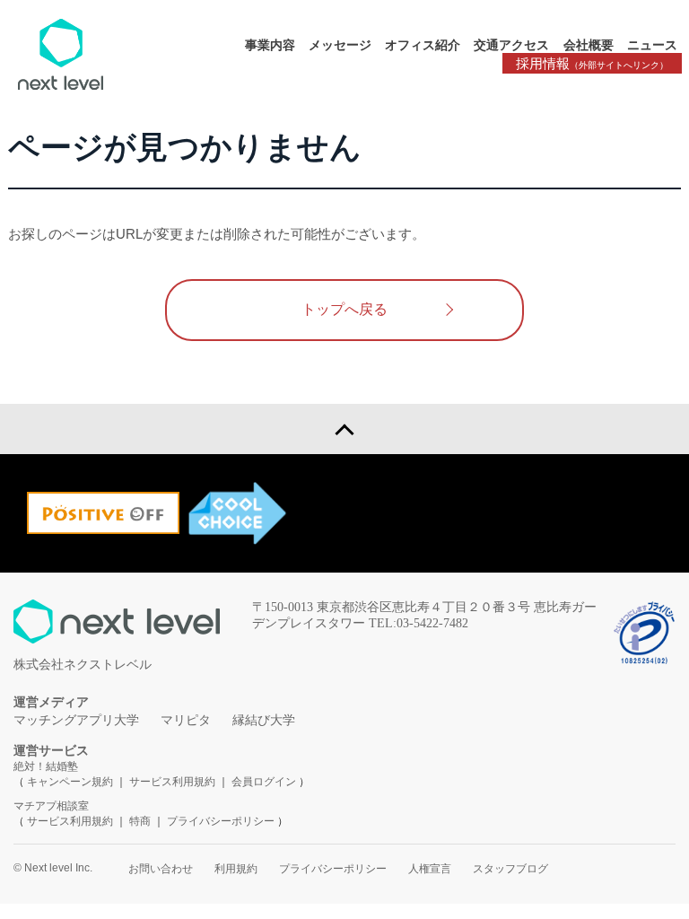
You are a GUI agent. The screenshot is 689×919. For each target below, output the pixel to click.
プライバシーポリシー (221, 821)
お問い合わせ (160, 868)
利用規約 (235, 868)
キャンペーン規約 (70, 781)
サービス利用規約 (173, 781)
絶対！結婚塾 (45, 766)
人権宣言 (429, 868)
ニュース (652, 45)
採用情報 (592, 63)
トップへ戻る (344, 309)
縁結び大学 (263, 720)
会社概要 (588, 45)
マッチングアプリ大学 (76, 720)
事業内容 (270, 45)
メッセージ (340, 45)
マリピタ (186, 720)
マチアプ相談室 (51, 806)
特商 (140, 821)
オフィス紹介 (422, 45)
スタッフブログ (510, 868)
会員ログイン (263, 781)
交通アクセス (511, 45)
